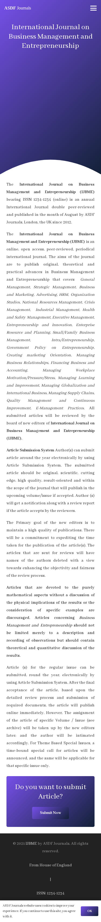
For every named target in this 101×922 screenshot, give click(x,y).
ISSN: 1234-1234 (50, 893)
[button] (93, 8)
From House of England (50, 865)
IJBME (31, 843)
